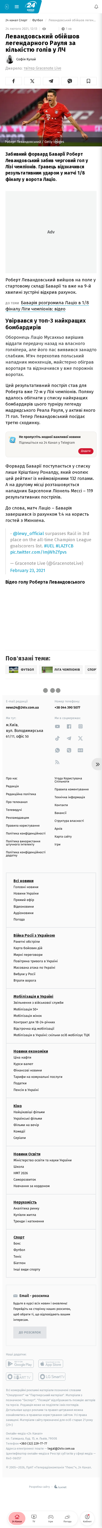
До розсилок (30, 1332)
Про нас (12, 778)
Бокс (17, 1243)
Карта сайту (63, 836)
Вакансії (60, 813)
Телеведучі (14, 810)
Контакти (61, 805)
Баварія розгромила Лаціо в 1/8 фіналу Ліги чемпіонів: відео (47, 306)
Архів (58, 828)
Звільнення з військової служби (39, 1003)
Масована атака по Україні (34, 968)
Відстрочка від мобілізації (34, 1029)
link (57, 726)
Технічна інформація (70, 797)
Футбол (38, 20)
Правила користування (23, 825)
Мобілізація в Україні (33, 996)
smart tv (20, 1377)
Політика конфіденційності (26, 833)
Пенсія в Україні (26, 1090)
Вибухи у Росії (24, 974)
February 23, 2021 (27, 570)
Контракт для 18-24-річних (34, 1022)
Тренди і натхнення (29, 1221)
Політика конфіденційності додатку (26, 854)
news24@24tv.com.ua (22, 707)
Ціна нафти (22, 1057)
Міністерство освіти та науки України (43, 1160)
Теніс (18, 1257)
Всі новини (23, 881)
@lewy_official (28, 533)
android (20, 1364)
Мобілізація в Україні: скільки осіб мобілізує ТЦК (52, 1035)
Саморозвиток (25, 1180)
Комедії (19, 1132)
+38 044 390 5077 (67, 707)
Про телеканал (17, 802)
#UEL (49, 546)
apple (52, 1364)
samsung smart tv (52, 1377)
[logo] (31, 6)
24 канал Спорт (16, 20)
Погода (19, 919)
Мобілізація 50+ (26, 1009)
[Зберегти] (88, 81)
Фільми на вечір (26, 1125)
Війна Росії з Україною (34, 935)
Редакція (12, 786)
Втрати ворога (25, 981)
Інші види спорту (27, 1269)
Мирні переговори (28, 955)
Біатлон (20, 1263)
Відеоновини (24, 907)
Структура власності (69, 821)
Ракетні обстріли (27, 942)
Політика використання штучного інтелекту (23, 843)
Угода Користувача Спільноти (68, 780)
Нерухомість (25, 1202)
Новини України (26, 894)
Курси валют (23, 1064)
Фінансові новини (28, 1070)
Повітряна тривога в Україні (36, 961)
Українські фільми (28, 1118)
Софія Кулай (26, 59)
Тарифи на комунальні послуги (38, 1077)
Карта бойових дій (28, 948)
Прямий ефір (24, 900)
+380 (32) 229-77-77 (33, 1443)
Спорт (19, 1237)
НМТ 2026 (21, 1173)
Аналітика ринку (26, 1208)
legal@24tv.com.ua (61, 1448)
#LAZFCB (65, 546)
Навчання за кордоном (32, 1186)
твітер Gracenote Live (42, 68)
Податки (20, 1083)
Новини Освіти (27, 1154)
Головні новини (26, 887)
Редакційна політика (21, 794)
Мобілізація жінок (28, 1016)
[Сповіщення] (96, 7)
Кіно (18, 1106)
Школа (19, 1167)
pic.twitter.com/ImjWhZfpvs (38, 552)
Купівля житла (25, 1215)
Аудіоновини (23, 913)
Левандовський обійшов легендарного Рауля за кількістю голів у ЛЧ (72, 20)
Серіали (20, 1138)
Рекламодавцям (17, 817)
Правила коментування (72, 789)
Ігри (57, 844)
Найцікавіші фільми (29, 1112)
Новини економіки (31, 1051)
